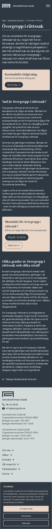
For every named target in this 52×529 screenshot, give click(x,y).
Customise (26, 516)
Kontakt (6, 459)
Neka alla (26, 523)
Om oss (6, 450)
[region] (26, 505)
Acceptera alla (26, 508)
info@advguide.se (15, 408)
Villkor (5, 455)
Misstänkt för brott (16, 20)
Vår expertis (9, 464)
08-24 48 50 (11, 404)
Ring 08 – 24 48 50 (16, 237)
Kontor (6, 473)
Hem (4, 20)
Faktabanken (9, 469)
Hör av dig (12, 84)
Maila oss (12, 245)
